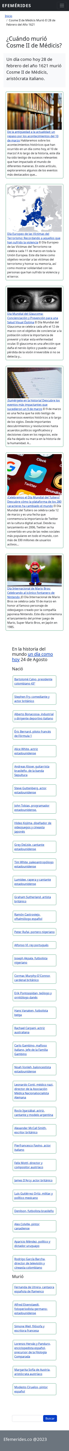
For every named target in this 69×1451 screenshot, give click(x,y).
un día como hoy (32, 656)
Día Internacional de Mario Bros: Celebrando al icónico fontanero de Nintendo (30, 593)
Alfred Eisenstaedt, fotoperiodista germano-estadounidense (31, 1309)
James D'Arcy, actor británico (33, 1180)
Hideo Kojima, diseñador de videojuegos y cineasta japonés (32, 827)
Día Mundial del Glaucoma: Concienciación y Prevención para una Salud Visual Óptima (32, 318)
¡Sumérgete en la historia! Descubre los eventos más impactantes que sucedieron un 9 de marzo (33, 404)
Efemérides (16, 5)
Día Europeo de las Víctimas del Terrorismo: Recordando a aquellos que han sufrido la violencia (33, 238)
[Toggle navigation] (62, 5)
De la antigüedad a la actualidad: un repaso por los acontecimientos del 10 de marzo (32, 136)
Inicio (8, 16)
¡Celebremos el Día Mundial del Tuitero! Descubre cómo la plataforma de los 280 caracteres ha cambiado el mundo (34, 501)
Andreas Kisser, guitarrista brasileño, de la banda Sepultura (31, 770)
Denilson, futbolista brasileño (34, 1211)
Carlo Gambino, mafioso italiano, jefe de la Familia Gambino (31, 1049)
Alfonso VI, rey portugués (31, 945)
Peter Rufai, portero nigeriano (34, 932)
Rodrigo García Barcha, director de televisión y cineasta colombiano (29, 1263)
